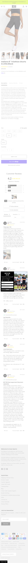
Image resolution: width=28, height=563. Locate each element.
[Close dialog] (26, 272)
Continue (7, 289)
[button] (3, 562)
